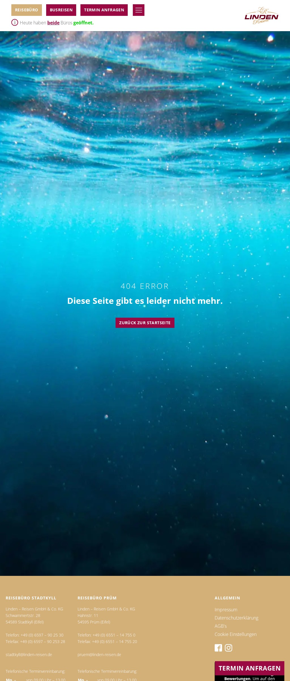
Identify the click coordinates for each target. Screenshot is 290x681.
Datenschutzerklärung (236, 618)
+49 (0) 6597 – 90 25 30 (42, 635)
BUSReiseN (61, 9)
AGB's (221, 626)
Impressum (226, 609)
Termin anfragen (104, 9)
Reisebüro (26, 9)
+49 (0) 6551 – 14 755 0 (114, 635)
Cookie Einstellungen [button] (236, 634)
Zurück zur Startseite (144, 322)
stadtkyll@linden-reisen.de (29, 654)
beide (53, 23)
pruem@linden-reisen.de (99, 654)
